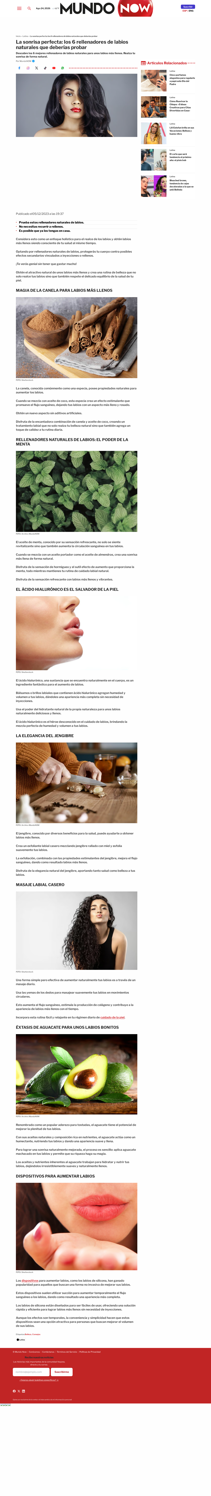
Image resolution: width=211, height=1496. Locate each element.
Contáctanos (48, 1352)
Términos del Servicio (67, 1352)
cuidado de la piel (112, 1017)
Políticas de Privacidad (90, 1352)
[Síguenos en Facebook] (14, 1391)
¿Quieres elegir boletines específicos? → (39, 1380)
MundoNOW (26, 61)
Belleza (28, 1334)
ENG (191, 10)
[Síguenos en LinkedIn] (23, 1391)
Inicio (18, 36)
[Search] (29, 8)
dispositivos (30, 1280)
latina (172, 71)
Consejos (36, 1334)
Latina (25, 36)
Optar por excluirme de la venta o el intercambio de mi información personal (42, 1400)
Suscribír (188, 6)
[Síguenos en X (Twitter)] (18, 1391)
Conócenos (34, 1352)
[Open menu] (19, 8)
